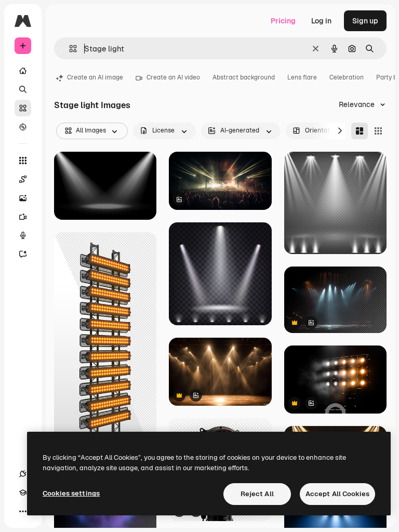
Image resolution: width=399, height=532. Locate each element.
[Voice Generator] (23, 235)
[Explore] (23, 126)
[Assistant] (23, 254)
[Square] (378, 131)
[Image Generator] (23, 198)
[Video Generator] (23, 216)
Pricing (283, 20)
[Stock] (23, 108)
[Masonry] (359, 131)
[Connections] (23, 474)
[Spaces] (23, 179)
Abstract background (243, 77)
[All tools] (23, 160)
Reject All (257, 493)
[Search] (23, 89)
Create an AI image (95, 77)
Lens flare (302, 77)
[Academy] (23, 492)
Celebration (346, 77)
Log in (321, 20)
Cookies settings (71, 493)
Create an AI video (173, 77)
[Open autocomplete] (69, 48)
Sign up (365, 20)
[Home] (23, 70)
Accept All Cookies (337, 493)
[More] (23, 511)
